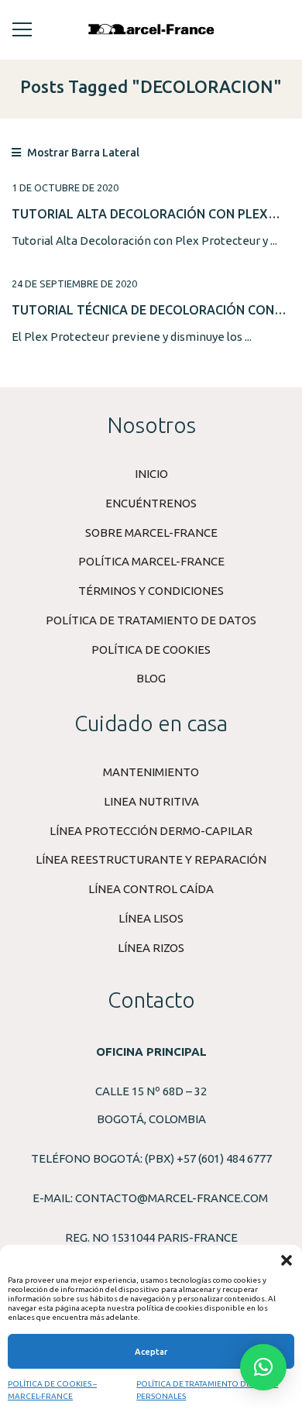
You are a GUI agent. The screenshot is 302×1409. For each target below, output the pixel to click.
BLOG (151, 678)
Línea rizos (151, 947)
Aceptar (151, 1351)
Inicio (151, 473)
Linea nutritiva (151, 801)
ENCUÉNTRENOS (151, 503)
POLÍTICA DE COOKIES (151, 649)
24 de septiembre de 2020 (74, 283)
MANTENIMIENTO (151, 771)
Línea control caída (151, 888)
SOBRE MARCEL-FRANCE (151, 532)
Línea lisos (151, 918)
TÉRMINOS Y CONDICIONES (151, 590)
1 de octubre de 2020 (65, 187)
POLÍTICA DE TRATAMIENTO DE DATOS (151, 620)
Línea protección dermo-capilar (151, 830)
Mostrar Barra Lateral (82, 152)
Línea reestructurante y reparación (151, 859)
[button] (286, 1260)
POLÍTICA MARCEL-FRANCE (151, 561)
